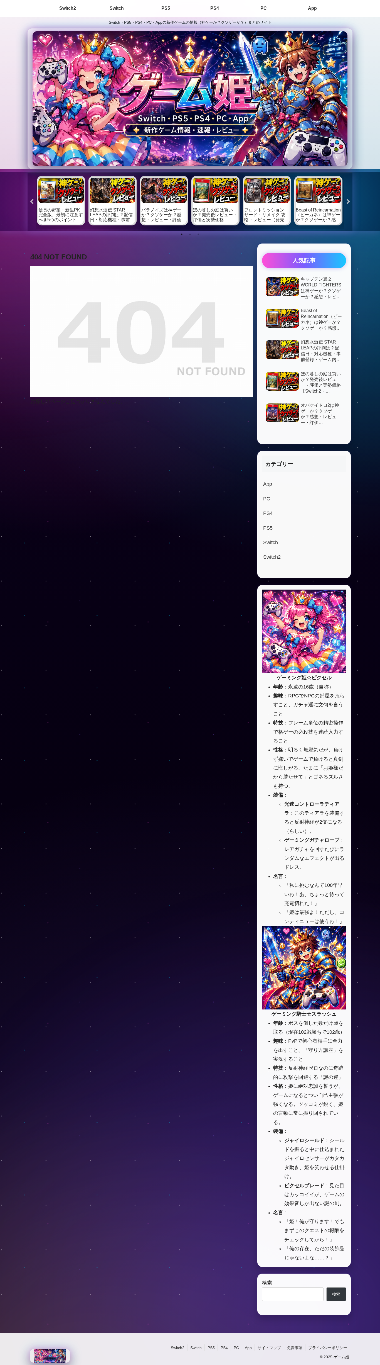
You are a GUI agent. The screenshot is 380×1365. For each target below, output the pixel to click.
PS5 (211, 1347)
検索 (267, 1283)
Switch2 (177, 1347)
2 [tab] (190, 234)
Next (348, 202)
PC (236, 1347)
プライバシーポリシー (327, 1347)
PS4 (224, 1347)
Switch (196, 1347)
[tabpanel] (61, 200)
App (248, 1347)
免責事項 (294, 1347)
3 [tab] (198, 234)
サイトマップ (269, 1347)
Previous (31, 202)
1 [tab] (181, 234)
